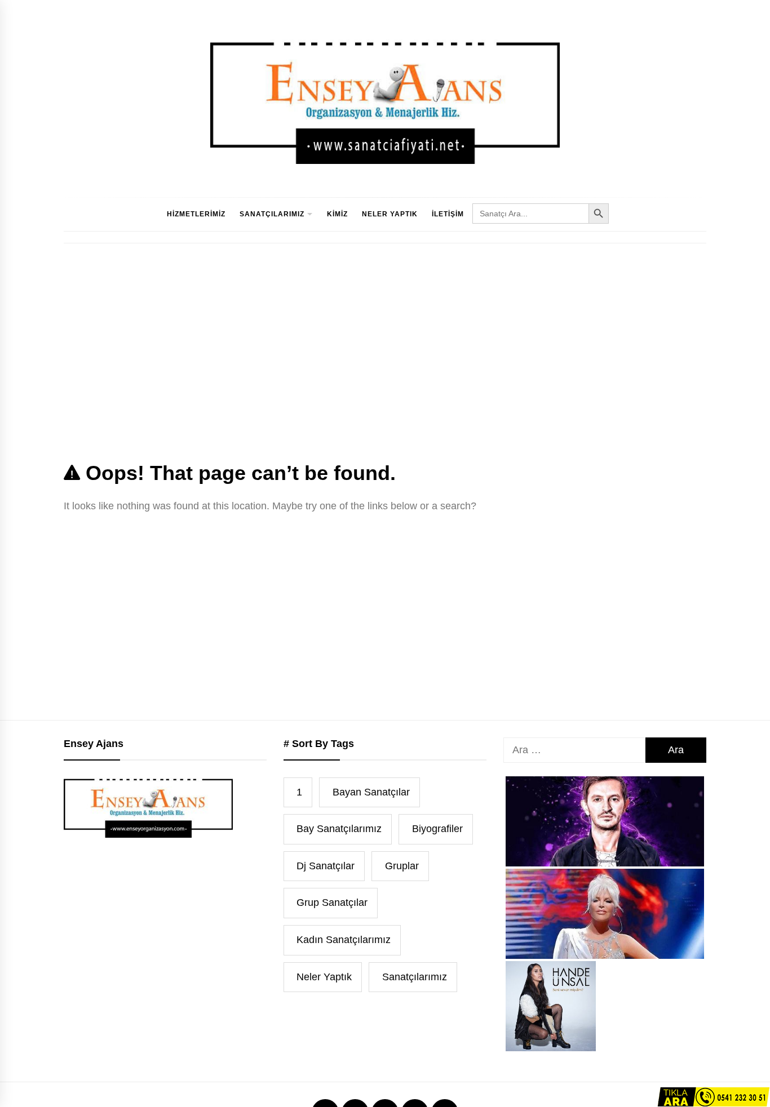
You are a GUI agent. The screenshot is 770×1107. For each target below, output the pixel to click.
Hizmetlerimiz (196, 214)
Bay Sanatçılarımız (339, 828)
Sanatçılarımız (272, 214)
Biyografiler (437, 828)
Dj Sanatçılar (326, 866)
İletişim (448, 214)
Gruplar (402, 866)
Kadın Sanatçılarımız (344, 939)
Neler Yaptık (390, 214)
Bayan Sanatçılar (371, 792)
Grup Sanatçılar (332, 902)
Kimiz (337, 214)
